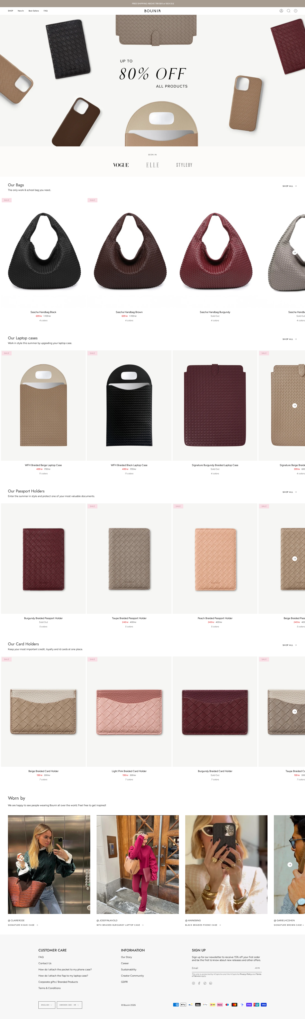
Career (125, 963)
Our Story (126, 957)
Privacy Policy (246, 974)
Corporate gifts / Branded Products (58, 981)
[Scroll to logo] (121, 165)
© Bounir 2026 (128, 1005)
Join (257, 968)
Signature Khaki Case (21, 925)
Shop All (288, 186)
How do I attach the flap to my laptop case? (63, 975)
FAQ (41, 957)
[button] (10, 11)
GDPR (124, 981)
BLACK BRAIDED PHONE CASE (201, 925)
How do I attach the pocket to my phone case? (65, 969)
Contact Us (44, 963)
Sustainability (128, 969)
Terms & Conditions (49, 988)
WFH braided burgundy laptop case (118, 925)
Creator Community (132, 975)
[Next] (294, 252)
